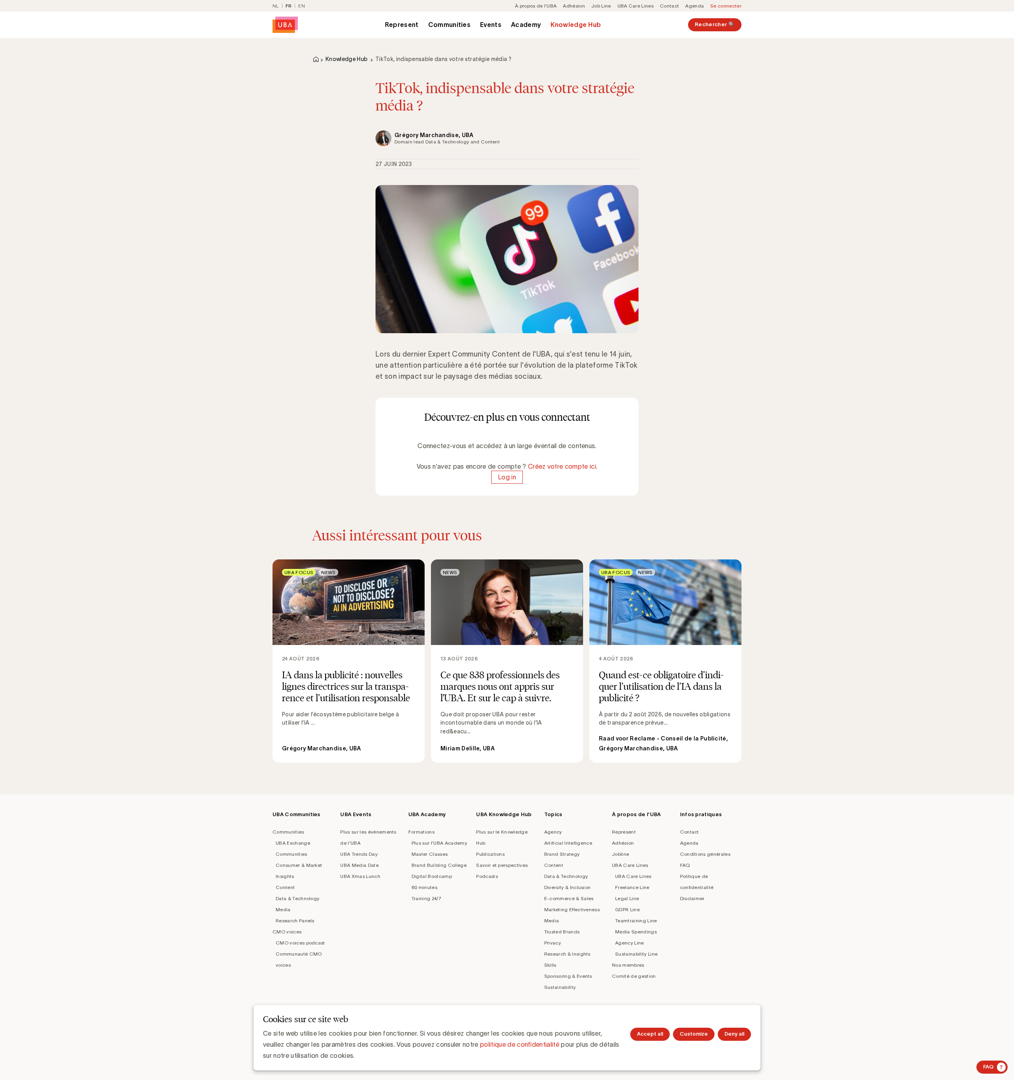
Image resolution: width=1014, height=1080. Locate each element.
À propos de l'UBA (536, 5)
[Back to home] (285, 24)
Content (285, 887)
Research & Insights (567, 953)
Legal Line (627, 898)
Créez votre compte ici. (562, 466)
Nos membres (628, 964)
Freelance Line (632, 887)
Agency (553, 831)
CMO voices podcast (300, 942)
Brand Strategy (561, 854)
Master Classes (430, 854)
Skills (550, 964)
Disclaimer (692, 898)
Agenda (694, 5)
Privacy (552, 942)
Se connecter (725, 5)
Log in (507, 477)
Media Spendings (636, 931)
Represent (402, 24)
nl (276, 5)
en (301, 5)
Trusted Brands (561, 931)
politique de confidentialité (519, 1044)
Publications (490, 854)
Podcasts (487, 876)
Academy (526, 24)
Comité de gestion (634, 976)
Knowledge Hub (576, 24)
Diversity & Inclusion (567, 887)
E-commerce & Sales (569, 898)
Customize (694, 1034)
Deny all (734, 1034)
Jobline (620, 854)
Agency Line (629, 942)
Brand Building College (439, 865)
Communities (449, 24)
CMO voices (287, 931)
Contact (669, 5)
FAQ (685, 865)
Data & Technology (297, 898)
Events (490, 24)
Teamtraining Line (636, 920)
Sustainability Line (636, 953)
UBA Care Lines (636, 5)
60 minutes (424, 887)
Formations (421, 831)
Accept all (650, 1034)
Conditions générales (705, 854)
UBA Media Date (359, 865)
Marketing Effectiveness (572, 909)
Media (283, 909)
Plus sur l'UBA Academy (439, 842)
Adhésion (574, 5)
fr (289, 5)
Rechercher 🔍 (715, 24)
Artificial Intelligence (568, 842)
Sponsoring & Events (568, 976)
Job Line (601, 5)
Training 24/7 (426, 898)
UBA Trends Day (358, 854)
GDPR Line (627, 909)
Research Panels (295, 920)
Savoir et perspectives (502, 865)
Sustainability (560, 987)
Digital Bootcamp (432, 876)
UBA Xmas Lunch (360, 876)
